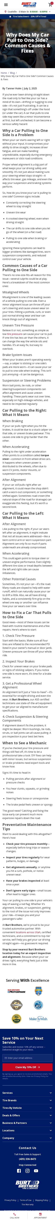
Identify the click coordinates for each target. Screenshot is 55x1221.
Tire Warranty (27, 1204)
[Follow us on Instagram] (27, 1170)
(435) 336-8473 (27, 1159)
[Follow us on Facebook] (18, 1170)
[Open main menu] (5, 4)
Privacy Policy (40, 1076)
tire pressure (14, 334)
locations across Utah (28, 932)
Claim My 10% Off (25, 1067)
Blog (12, 72)
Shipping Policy (41, 1200)
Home (4, 72)
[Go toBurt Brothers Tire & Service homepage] (28, 5)
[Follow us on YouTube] (36, 1170)
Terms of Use (25, 1200)
